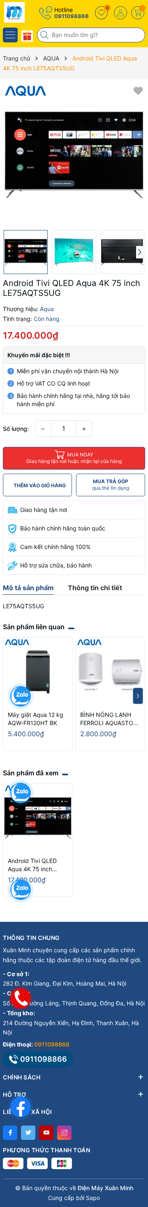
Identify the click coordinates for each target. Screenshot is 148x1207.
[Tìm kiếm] (45, 35)
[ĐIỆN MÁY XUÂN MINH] (31, 12)
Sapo (93, 1197)
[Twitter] (28, 1133)
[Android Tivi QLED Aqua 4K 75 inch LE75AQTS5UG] (38, 818)
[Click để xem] (74, 155)
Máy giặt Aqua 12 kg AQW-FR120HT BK (35, 718)
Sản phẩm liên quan (34, 627)
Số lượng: (16, 428)
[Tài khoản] (120, 12)
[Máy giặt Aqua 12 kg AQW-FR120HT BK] (38, 672)
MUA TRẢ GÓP (110, 484)
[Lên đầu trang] (135, 1134)
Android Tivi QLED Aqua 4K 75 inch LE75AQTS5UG (32, 865)
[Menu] (10, 35)
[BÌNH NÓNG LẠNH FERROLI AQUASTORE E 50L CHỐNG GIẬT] (110, 672)
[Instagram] (64, 1133)
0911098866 (71, 16)
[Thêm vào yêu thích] (138, 90)
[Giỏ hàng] (137, 12)
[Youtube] (46, 1133)
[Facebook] (10, 1133)
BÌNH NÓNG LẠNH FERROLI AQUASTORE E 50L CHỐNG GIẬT (110, 719)
